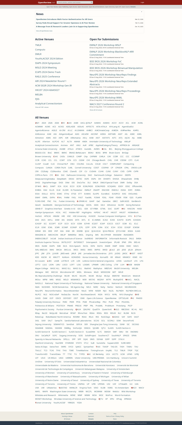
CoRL (70, 167)
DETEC (79, 179)
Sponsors (91, 416)
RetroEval (64, 313)
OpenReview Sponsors (128, 423)
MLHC (74, 276)
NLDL (111, 290)
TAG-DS (114, 346)
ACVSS (61, 126)
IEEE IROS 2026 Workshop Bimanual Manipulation (116, 68)
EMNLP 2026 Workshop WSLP (105, 45)
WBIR (81, 391)
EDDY (120, 186)
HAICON (131, 208)
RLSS (133, 313)
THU (65, 350)
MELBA (39, 94)
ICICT (117, 223)
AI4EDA (115, 130)
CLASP (38, 164)
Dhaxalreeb (126, 179)
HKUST (114, 212)
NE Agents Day (77, 287)
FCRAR (97, 197)
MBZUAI (108, 268)
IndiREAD (89, 238)
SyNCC (78, 346)
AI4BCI (89, 130)
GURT (116, 208)
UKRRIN (69, 358)
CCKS (44, 160)
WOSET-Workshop (43, 399)
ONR (82, 298)
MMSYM (116, 276)
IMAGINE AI (40, 234)
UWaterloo (52, 387)
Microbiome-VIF (67, 272)
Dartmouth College (103, 175)
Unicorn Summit (129, 358)
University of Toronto (131, 380)
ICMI (43, 227)
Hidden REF (74, 212)
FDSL (104, 197)
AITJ (120, 138)
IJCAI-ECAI (96, 231)
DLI (89, 182)
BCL (110, 149)
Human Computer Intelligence (112, 216)
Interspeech (91, 242)
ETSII (73, 193)
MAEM (137, 264)
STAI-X (121, 339)
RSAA (84, 317)
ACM (133, 123)
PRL (91, 305)
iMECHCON (53, 234)
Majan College (41, 268)
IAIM (57, 220)
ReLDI (44, 313)
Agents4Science (42, 130)
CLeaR (46, 164)
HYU (130, 216)
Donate (133, 7)
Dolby (129, 182)
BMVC (56, 152)
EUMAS (87, 193)
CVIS (122, 171)
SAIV (43, 320)
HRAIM (56, 216)
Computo (40, 49)
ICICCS (110, 223)
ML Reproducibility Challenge (48, 276)
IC (89, 220)
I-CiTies (137, 216)
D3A (57, 175)
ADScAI (80, 126)
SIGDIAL (49, 328)
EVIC (124, 193)
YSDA (79, 402)
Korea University (90, 257)
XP (106, 399)
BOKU (90, 152)
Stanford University (44, 343)
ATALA (70, 149)
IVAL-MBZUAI (41, 249)
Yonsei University (43, 402)
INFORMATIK (101, 238)
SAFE (129, 317)
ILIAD (137, 231)
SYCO (70, 346)
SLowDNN (90, 331)
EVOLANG (132, 193)
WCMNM (98, 391)
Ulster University (82, 358)
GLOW (121, 205)
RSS (97, 317)
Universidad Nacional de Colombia (105, 361)
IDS (44, 231)
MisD (96, 272)
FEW (125, 197)
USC (108, 384)
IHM (68, 231)
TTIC (70, 354)
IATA (77, 220)
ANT (72, 145)
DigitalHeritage (49, 182)
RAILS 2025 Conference (47, 76)
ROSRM (76, 317)
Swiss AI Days (41, 346)
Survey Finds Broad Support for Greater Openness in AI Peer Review (65, 23)
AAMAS (97, 123)
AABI (76, 123)
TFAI (58, 350)
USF (114, 384)
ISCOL (85, 246)
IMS (97, 234)
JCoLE (112, 249)
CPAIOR (118, 167)
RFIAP (73, 313)
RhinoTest (82, 313)
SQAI (85, 339)
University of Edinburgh (122, 373)
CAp (86, 156)
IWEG (82, 249)
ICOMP (65, 227)
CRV (37, 171)
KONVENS (75, 257)
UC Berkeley (98, 354)
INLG (131, 238)
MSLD (66, 279)
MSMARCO (75, 279)
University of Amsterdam (118, 369)
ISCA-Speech (75, 246)
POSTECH (60, 305)
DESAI (71, 179)
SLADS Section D (76, 331)
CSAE (65, 171)
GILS (103, 205)
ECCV (72, 186)
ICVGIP (127, 227)
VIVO (96, 387)
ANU (78, 145)
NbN (37, 287)
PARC (65, 302)
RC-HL (134, 309)
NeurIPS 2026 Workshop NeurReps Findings (113, 74)
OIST (76, 298)
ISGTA (100, 246)
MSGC (58, 279)
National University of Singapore (127, 283)
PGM (85, 302)
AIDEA (103, 134)
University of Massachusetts (73, 376)
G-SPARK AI (82, 201)
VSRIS (110, 387)
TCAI (51, 350)
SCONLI (110, 320)
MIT (114, 272)
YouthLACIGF (59, 402)
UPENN (101, 384)
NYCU (107, 294)
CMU (72, 164)
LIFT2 (37, 264)
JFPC (37, 253)
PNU (117, 302)
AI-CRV (62, 130)
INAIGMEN (128, 234)
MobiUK (136, 276)
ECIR (79, 186)
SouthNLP (116, 335)
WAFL (37, 391)
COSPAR (105, 167)
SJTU (103, 328)
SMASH (107, 331)
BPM (105, 152)
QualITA (96, 309)
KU (140, 257)
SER (86, 324)
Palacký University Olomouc (47, 302)
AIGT (120, 134)
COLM (98, 164)
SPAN (134, 335)
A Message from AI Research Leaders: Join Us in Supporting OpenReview (67, 26)
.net (46, 2)
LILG (45, 264)
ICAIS (112, 220)
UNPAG (81, 384)
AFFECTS (90, 126)
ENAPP (96, 190)
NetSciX (119, 287)
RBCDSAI (125, 309)
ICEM (79, 223)
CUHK (101, 171)
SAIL (37, 320)
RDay (37, 313)
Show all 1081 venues (42, 107)
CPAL (126, 167)
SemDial (70, 324)
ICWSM (136, 227)
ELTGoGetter (76, 190)
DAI (62, 175)
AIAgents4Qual (66, 134)
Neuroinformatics (53, 290)
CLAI (137, 160)
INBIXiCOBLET (41, 238)
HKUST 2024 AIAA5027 (47, 90)
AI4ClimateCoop (102, 130)
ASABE (62, 149)
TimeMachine (82, 350)
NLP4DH (120, 290)
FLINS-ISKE (40, 201)
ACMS (47, 126)
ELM (58, 190)
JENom (138, 249)
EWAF (37, 197)
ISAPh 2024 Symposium (47, 63)
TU (75, 354)
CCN (69, 160)
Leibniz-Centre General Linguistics (98, 261)
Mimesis (88, 272)
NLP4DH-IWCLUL (133, 290)
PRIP (86, 305)
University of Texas (110, 380)
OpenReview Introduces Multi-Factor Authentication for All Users (64, 19)
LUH (122, 264)
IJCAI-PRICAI (108, 231)
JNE (79, 253)
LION (51, 264)
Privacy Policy (120, 416)
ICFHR (87, 223)
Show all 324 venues (96, 110)
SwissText (54, 346)
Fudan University (67, 201)
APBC (91, 145)
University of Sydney (89, 380)
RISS (106, 313)
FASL (74, 197)
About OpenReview (67, 413)
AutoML (88, 149)
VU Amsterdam (122, 387)
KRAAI (117, 257)
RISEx (99, 313)
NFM (91, 290)
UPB (93, 384)
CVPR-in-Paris (41, 175)
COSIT (96, 167)
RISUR (113, 313)
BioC (50, 152)
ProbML (99, 305)
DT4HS (38, 186)
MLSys (99, 276)
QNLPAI (86, 309)
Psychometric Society (44, 309)
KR (111, 257)
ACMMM (39, 126)
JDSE (124, 249)
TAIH (122, 346)
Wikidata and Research (45, 395)
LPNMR (95, 264)
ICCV (66, 223)
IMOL (81, 234)
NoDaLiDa (65, 294)
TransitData (55, 354)
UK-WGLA (52, 358)
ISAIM (44, 246)
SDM (119, 320)
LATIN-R (65, 261)
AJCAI (127, 138)
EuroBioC (105, 193)
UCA (108, 354)
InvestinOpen (105, 242)
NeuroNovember (71, 290)
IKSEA (130, 231)
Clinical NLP (62, 164)
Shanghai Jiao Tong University (104, 324)
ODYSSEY (67, 298)
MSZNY (100, 279)
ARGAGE (135, 145)
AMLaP (127, 141)
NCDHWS (46, 287)
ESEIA (123, 190)
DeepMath (61, 179)
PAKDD (139, 298)
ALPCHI (55, 141)
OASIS (38, 298)
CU (86, 171)
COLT (105, 164)
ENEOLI (115, 190)
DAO (90, 175)
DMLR (38, 54)
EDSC (127, 186)
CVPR (129, 171)
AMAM (77, 141)
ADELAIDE (70, 126)
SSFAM (100, 339)
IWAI (52, 249)
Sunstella (101, 343)
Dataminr (118, 175)
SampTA (58, 320)
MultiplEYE (118, 279)
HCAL (58, 212)
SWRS (63, 346)
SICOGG (135, 324)
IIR (73, 231)
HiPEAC (97, 212)
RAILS (116, 309)
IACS (43, 220)
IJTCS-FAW (120, 231)
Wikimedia (63, 395)
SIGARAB (39, 328)
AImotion (39, 138)
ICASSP (38, 223)
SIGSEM (58, 328)
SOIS (81, 335)
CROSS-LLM (136, 167)
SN (127, 331)
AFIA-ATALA (101, 126)
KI (50, 257)
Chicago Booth (98, 160)
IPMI (124, 242)
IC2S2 (105, 220)
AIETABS (112, 134)
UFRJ (137, 354)
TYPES (82, 354)
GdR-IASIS (124, 201)
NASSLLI (39, 283)
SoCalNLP (45, 335)
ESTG (52, 193)
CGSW (81, 160)
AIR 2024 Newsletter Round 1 (50, 81)
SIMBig (67, 328)
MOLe (37, 279)
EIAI (45, 190)
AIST (98, 138)
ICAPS (128, 220)
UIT (37, 358)
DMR (122, 182)
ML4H (67, 276)
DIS (73, 182)
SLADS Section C (59, 331)
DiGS (61, 182)
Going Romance (133, 205)
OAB (137, 294)
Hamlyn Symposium (44, 212)
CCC (122, 156)
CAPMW (93, 156)
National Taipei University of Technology (63, 283)
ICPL (81, 227)
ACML (140, 123)
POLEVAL (126, 302)
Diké (67, 182)
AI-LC (70, 130)
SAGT (136, 317)
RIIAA (92, 313)
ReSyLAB (53, 313)
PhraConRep (94, 302)
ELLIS (51, 190)
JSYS (111, 253)
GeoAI (38, 205)
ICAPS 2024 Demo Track (48, 72)
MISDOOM (105, 272)
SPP (73, 339)
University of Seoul (69, 380)
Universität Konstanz (105, 365)
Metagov (39, 272)
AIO (54, 138)
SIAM (122, 324)
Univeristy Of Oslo (53, 361)
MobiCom (126, 276)
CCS (75, 160)
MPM (45, 279)
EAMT (53, 186)
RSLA (91, 317)
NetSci (110, 287)
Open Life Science (95, 298)
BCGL (104, 149)
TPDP (129, 350)
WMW (87, 395)
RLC (119, 313)
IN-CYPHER (106, 234)
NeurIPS (39, 290)
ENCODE (105, 190)
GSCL (79, 208)
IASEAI (70, 220)
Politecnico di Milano (44, 305)
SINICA (87, 328)
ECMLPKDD (88, 186)
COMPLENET (115, 164)
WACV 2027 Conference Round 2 (107, 104)
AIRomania (75, 138)
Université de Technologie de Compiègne (54, 369)
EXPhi (52, 197)
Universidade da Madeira (46, 365)
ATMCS (79, 149)
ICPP (87, 227)
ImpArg (89, 234)
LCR (72, 261)
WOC (101, 395)
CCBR (115, 156)
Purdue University (65, 309)
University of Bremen (45, 373)
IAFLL (50, 220)
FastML (88, 197)
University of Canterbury (68, 373)
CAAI (55, 156)
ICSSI (120, 227)
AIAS (77, 134)
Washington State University (63, 391)
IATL (84, 220)
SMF (115, 331)
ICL (130, 223)
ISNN (121, 246)
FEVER (118, 197)
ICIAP (102, 223)
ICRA (100, 227)
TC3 (45, 350)
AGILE (54, 130)
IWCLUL (67, 249)
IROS (37, 246)
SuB (92, 343)
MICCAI (54, 272)
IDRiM (38, 231)
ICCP (60, 223)
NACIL (137, 279)
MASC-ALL (55, 268)
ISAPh (52, 246)
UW (42, 387)
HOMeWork (133, 212)
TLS (116, 350)
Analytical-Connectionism (48, 103)
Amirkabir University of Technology (105, 141)
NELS (88, 287)
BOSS (98, 152)
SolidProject (90, 335)
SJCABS (96, 328)
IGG (62, 231)
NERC (95, 287)
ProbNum (109, 305)
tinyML (109, 350)
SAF (123, 317)
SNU (37, 335)
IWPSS (97, 249)
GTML (103, 208)
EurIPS (96, 193)
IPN (130, 242)
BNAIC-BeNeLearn (77, 152)
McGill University (122, 268)
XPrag (119, 399)
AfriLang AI (114, 126)
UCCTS (115, 354)
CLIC (53, 164)
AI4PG (136, 130)
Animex (64, 145)
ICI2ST (95, 223)
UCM (122, 354)
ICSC (107, 227)
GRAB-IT (39, 208)
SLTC (99, 331)
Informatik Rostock (118, 238)
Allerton (46, 141)
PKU (104, 302)
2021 (37, 123)
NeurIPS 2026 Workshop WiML (106, 97)
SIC (128, 324)
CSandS (73, 171)
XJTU (101, 399)
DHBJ (136, 179)
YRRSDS (71, 402)
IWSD (105, 249)
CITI (130, 160)
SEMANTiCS (59, 324)
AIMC (132, 134)
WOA (94, 395)
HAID (139, 208)
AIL (126, 134)
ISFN (93, 246)
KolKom (65, 257)
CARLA (102, 156)
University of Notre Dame (46, 380)
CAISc (62, 156)
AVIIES (97, 149)
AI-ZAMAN (79, 130)
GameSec (106, 201)
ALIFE (37, 141)
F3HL (59, 197)
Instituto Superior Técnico (47, 242)
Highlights (87, 212)
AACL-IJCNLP (86, 123)
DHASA (116, 179)
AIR (66, 138)
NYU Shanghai (126, 294)
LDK (78, 261)
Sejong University (43, 324)
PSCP (130, 305)
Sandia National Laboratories (78, 320)
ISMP (114, 246)
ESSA (37, 193)
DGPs (93, 179)
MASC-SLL (66, 268)
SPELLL (66, 339)
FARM (66, 197)
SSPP (107, 339)
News (115, 419)
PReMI (70, 305)
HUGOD (92, 216)
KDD (37, 257)
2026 (50, 123)
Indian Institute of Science (70, 238)
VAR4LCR (73, 387)
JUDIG (117, 253)
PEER (72, 302)
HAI (123, 208)
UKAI (61, 358)
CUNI (108, 171)
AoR (84, 145)
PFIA (78, 302)
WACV (133, 387)
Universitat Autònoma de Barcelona (76, 365)
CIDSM (123, 160)
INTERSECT (79, 242)
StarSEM (59, 343)
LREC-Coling (106, 264)
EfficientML (137, 186)
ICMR (57, 227)
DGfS (86, 179)
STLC (86, 343)
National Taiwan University (97, 283)
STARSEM (69, 343)
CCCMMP (136, 156)
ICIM (124, 223)
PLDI (111, 302)
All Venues (67, 419)
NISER (98, 290)
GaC (98, 201)
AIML (139, 134)
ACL (127, 123)
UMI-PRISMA (98, 358)
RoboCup (39, 317)
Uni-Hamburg (112, 358)
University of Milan (120, 376)
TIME (71, 350)
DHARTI (106, 179)
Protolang (121, 305)
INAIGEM (117, 234)
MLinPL (83, 276)
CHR (116, 160)
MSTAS (92, 279)
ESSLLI (45, 193)
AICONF (94, 134)
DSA (136, 182)
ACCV (114, 123)
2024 (44, 123)
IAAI (37, 220)
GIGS (96, 205)
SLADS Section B (42, 331)
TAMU (129, 346)
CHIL (110, 160)
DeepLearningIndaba (45, 179)
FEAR (111, 197)
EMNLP (88, 190)
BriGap (125, 152)
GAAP (91, 201)
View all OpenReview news (44, 31)
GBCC (115, 201)
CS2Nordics (55, 171)
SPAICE (126, 335)
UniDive (38, 361)
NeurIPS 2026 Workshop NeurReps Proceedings (115, 90)
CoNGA (49, 167)
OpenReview (110, 298)
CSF (80, 171)
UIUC (43, 358)
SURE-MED (126, 343)
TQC (136, 350)
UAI (88, 354)
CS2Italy (44, 171)
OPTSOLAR (123, 298)
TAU (136, 346)
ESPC (130, 190)
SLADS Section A (123, 328)
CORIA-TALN (60, 167)
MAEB (129, 264)
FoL (55, 201)
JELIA (130, 249)
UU (131, 384)
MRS (52, 279)
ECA (59, 186)
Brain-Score (114, 152)
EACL (45, 186)
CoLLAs (89, 164)
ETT (80, 193)
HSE (69, 216)
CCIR (37, 160)
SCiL (103, 320)
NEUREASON (130, 287)
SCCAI (96, 320)
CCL (50, 160)
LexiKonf (128, 261)
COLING (80, 164)
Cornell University (83, 167)
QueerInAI (107, 309)
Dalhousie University (76, 175)
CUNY (115, 171)
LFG (141, 261)
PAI (132, 298)
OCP (51, 298)
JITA (48, 253)
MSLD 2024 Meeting (46, 67)
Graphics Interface (53, 208)
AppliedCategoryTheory (107, 145)
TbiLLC (38, 350)
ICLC (136, 223)
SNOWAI (134, 331)
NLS (45, 294)
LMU (58, 264)
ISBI (59, 246)
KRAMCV (126, 257)
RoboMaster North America (58, 317)
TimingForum (97, 350)
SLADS (111, 328)
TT (64, 354)
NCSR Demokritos (60, 287)
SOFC (54, 335)
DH (99, 179)
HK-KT (105, 212)
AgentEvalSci (128, 126)
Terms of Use (110, 416)
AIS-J (85, 138)
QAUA (78, 309)
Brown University (43, 156)
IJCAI (87, 231)
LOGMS (86, 264)
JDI (118, 249)
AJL (133, 138)
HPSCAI (47, 216)
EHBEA (38, 190)
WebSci (116, 391)
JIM (42, 253)
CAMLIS (70, 156)
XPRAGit (127, 399)
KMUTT (56, 257)
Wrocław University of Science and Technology (75, 399)
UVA (136, 384)
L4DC (49, 261)
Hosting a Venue (67, 416)
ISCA (65, 246)
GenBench (136, 201)
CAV (109, 156)
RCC (141, 309)
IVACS (136, 246)
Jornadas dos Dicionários (95, 253)
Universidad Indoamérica (75, 361)
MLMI (91, 276)
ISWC (128, 246)
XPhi (112, 399)
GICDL (89, 205)
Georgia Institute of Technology (69, 205)
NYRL (114, 294)
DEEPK (128, 175)
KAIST (132, 253)
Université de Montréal (127, 365)
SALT (50, 320)
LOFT (72, 264)
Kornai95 (104, 257)
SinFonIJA (77, 328)
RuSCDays (105, 317)
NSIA (100, 294)
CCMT (62, 160)
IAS (63, 220)
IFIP (56, 231)
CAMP (79, 156)
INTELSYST (66, 242)
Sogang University (67, 335)
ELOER (65, 190)
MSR (84, 279)
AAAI (69, 123)
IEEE (50, 231)
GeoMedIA (47, 205)
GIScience (111, 205)
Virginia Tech (85, 387)
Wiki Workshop (128, 391)
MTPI (108, 279)
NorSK (75, 294)
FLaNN (139, 197)
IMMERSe (72, 234)
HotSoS (38, 216)
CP (112, 167)
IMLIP (63, 234)
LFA (135, 261)
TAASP (105, 346)
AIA (55, 134)
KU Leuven (40, 261)
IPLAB (117, 242)
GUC (110, 208)
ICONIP (73, 227)
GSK (86, 208)
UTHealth (122, 384)
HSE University (79, 216)
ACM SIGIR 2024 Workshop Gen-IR (53, 85)
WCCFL (89, 391)
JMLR (73, 253)
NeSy (103, 287)
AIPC (61, 138)
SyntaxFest (89, 346)
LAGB (56, 261)
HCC (65, 212)
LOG (79, 264)
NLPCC (38, 294)
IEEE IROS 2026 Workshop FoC (106, 61)
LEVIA (119, 261)
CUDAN (92, 171)
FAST (80, 197)
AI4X (49, 134)
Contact (91, 413)
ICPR (94, 227)
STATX (79, 343)
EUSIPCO (116, 193)
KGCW (44, 257)
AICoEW (85, 134)
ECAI (66, 186)
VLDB (103, 387)
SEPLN (79, 324)
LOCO (64, 264)
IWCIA (59, 249)
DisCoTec (81, 182)
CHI (88, 160)
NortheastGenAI (88, 294)
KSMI (135, 257)
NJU (105, 290)
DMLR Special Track (109, 182)
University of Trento (66, 384)
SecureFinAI (128, 320)
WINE (72, 395)
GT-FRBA (94, 208)
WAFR (45, 391)
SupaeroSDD (113, 343)
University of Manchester (46, 376)
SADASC (115, 317)
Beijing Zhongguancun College (129, 149)
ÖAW (45, 298)
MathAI (87, 268)
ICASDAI (137, 220)
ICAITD (120, 220)
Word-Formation (122, 395)
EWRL (45, 197)
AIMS (48, 138)
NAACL (128, 279)
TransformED (41, 354)
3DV (63, 123)
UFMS (129, 354)
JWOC (124, 253)
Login (142, 2)
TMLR (38, 45)
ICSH (113, 227)
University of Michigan (99, 376)
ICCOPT (52, 223)
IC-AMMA (96, 220)
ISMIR (107, 246)
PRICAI (78, 305)
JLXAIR (55, 253)
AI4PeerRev (126, 130)
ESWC (59, 193)
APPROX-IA (125, 145)
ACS (54, 126)
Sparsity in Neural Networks (48, 339)
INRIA (138, 238)
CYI (51, 175)
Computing (129, 164)
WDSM (107, 391)
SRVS (92, 339)
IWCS (75, 249)
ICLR (37, 227)
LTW (116, 264)
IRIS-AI (137, 242)
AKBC (139, 138)
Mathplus (97, 268)
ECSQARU (111, 186)
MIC (47, 272)
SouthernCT (103, 335)
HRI (63, 216)
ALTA (69, 141)
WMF (80, 395)
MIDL (79, 272)
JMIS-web (65, 253)
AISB (91, 138)
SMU (121, 331)
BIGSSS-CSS (40, 152)
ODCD (58, 298)
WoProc (109, 395)
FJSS (37, 99)
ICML (50, 227)
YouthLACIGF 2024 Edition (49, 58)
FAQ (115, 413)
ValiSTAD (63, 387)
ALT (63, 141)
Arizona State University (46, 149)
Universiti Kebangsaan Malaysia (89, 369)
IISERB (80, 231)
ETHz (66, 193)
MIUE (120, 272)
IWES (90, 249)
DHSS (37, 182)
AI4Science (40, 134)
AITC (114, 138)
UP (88, 384)
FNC (49, 201)
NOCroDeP (54, 294)
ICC (45, 223)
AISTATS (106, 138)
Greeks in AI (69, 208)
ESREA (137, 190)
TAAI (98, 346)
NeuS (83, 290)
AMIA (84, 141)
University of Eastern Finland (95, 373)
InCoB (53, 238)
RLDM (126, 313)
